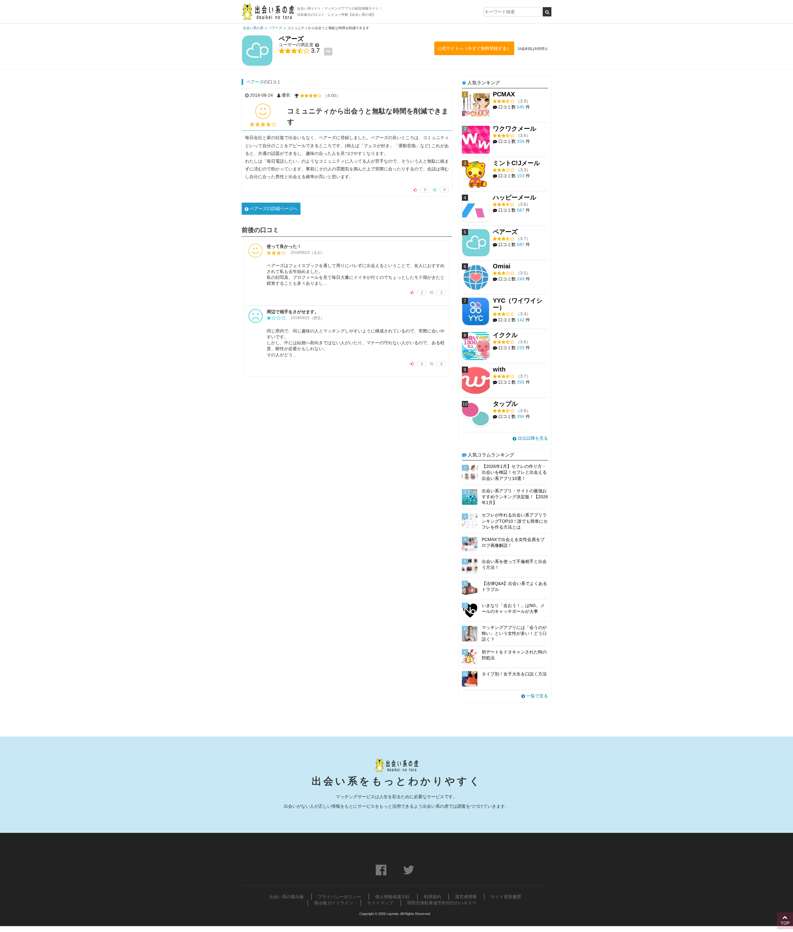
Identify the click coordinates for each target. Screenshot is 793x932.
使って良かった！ (284, 246)
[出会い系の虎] (268, 11)
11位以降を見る (532, 438)
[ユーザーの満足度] (317, 44)
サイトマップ (380, 902)
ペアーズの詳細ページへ (272, 208)
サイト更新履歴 (506, 896)
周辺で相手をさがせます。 (293, 311)
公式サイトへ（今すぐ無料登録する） (474, 48)
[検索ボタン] (547, 11)
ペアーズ (255, 81)
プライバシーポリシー (339, 896)
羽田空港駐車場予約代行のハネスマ (441, 902)
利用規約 (432, 896)
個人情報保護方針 (392, 896)
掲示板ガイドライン (333, 902)
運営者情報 (466, 896)
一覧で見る (536, 695)
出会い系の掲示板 (286, 896)
